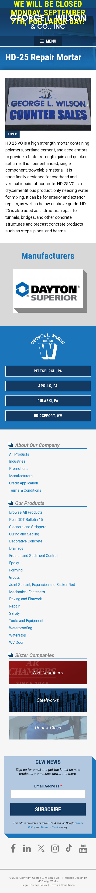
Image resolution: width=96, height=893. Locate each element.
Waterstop (17, 635)
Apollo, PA (48, 386)
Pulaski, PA (48, 401)
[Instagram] (55, 850)
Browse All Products (26, 512)
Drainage (16, 548)
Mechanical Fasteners (27, 592)
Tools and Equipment (26, 621)
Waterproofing (20, 628)
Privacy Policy (38, 885)
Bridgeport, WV (48, 416)
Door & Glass (48, 728)
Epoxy (14, 563)
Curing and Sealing (24, 534)
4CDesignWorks (48, 881)
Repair (12, 134)
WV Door (16, 642)
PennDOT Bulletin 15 (26, 519)
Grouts (14, 577)
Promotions (18, 468)
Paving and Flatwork (25, 599)
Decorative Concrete (25, 541)
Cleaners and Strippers (27, 527)
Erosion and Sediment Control (33, 555)
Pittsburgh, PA (48, 371)
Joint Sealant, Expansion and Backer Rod (42, 584)
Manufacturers (21, 476)
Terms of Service (51, 827)
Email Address (48, 786)
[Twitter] (41, 850)
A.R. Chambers (48, 672)
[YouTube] (83, 850)
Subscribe (48, 809)
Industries (17, 461)
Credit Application (23, 483)
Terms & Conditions (25, 490)
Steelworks (48, 700)
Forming (16, 570)
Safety (14, 613)
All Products (19, 454)
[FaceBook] (13, 850)
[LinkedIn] (27, 850)
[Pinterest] (69, 850)
